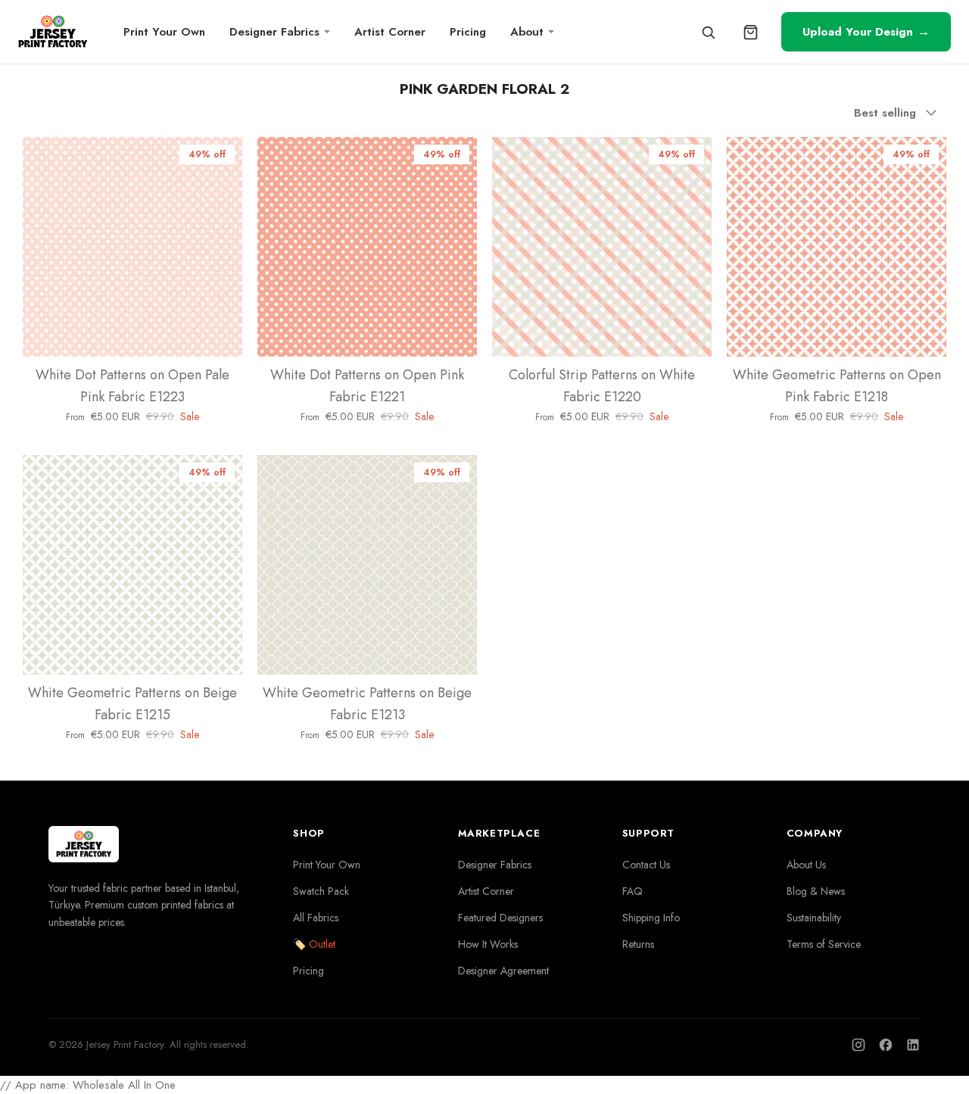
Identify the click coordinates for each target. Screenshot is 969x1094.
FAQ (632, 891)
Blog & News (816, 891)
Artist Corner (389, 31)
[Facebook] (885, 1044)
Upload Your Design (866, 31)
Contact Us (646, 864)
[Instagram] (858, 1044)
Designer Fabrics (274, 31)
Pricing (468, 31)
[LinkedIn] (913, 1044)
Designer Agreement (503, 970)
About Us (806, 864)
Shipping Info (651, 917)
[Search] (708, 32)
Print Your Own (164, 31)
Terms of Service (824, 944)
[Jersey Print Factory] (52, 32)
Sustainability (814, 917)
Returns (638, 944)
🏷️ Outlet (314, 944)
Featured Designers (500, 917)
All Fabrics (315, 917)
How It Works (488, 944)
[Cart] (750, 32)
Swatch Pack (321, 891)
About (527, 31)
